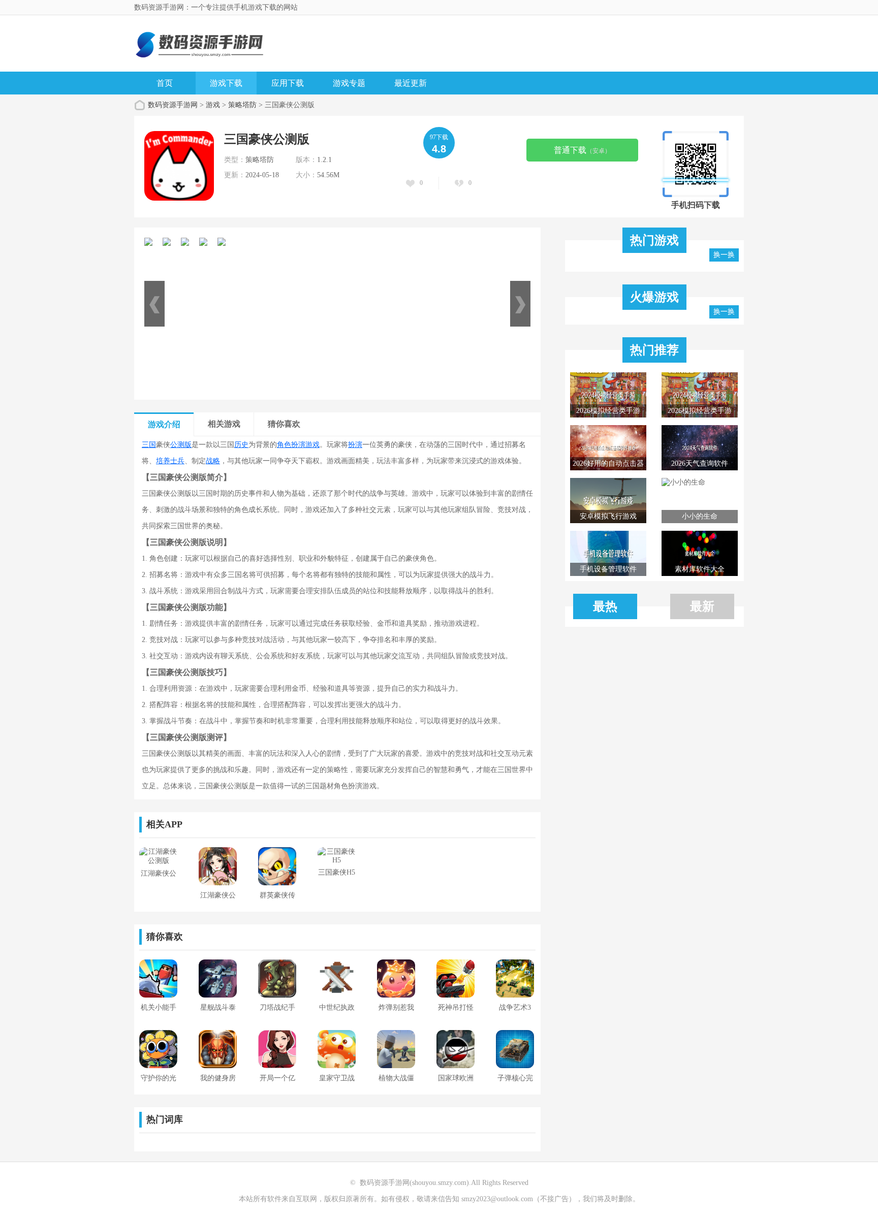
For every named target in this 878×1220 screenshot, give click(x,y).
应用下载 (287, 83)
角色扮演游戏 (298, 444)
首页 (164, 83)
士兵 (177, 461)
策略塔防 (242, 105)
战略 (213, 461)
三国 (149, 444)
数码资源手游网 (173, 105)
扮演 (355, 444)
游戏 (213, 105)
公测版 (181, 444)
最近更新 (410, 83)
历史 (241, 444)
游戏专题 (349, 83)
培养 (163, 461)
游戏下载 (226, 83)
